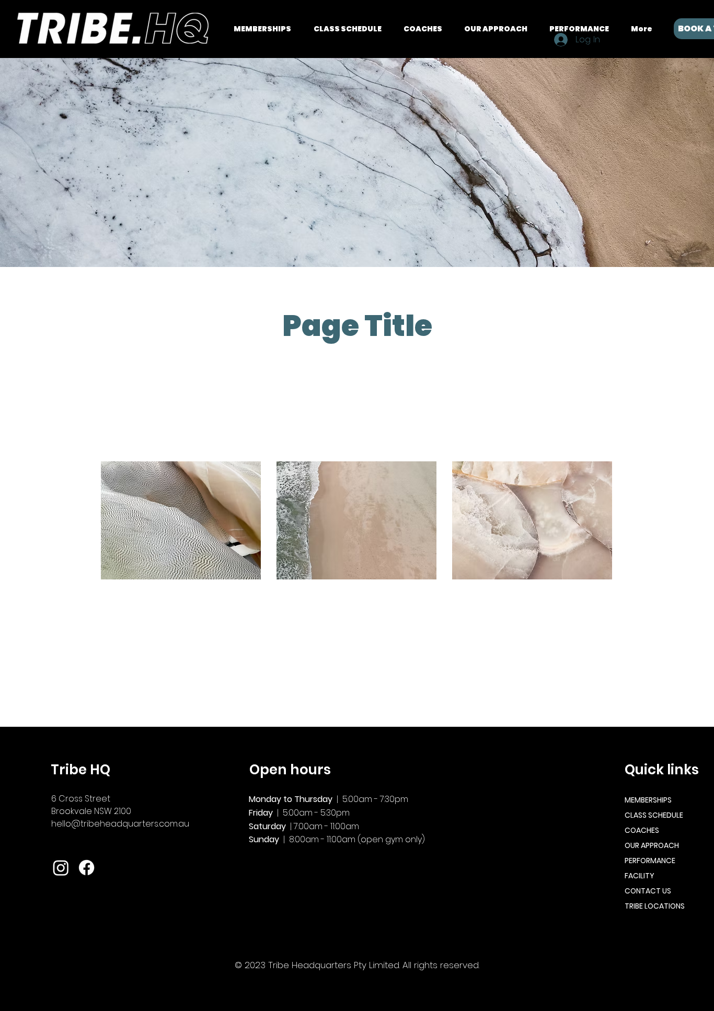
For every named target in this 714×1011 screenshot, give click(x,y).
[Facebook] (86, 867)
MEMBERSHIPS (648, 800)
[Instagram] (61, 867)
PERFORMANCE (650, 860)
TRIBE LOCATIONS (655, 906)
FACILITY (639, 875)
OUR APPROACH (652, 845)
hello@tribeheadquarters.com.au (120, 824)
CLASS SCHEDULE (654, 815)
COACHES (642, 830)
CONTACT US (648, 891)
